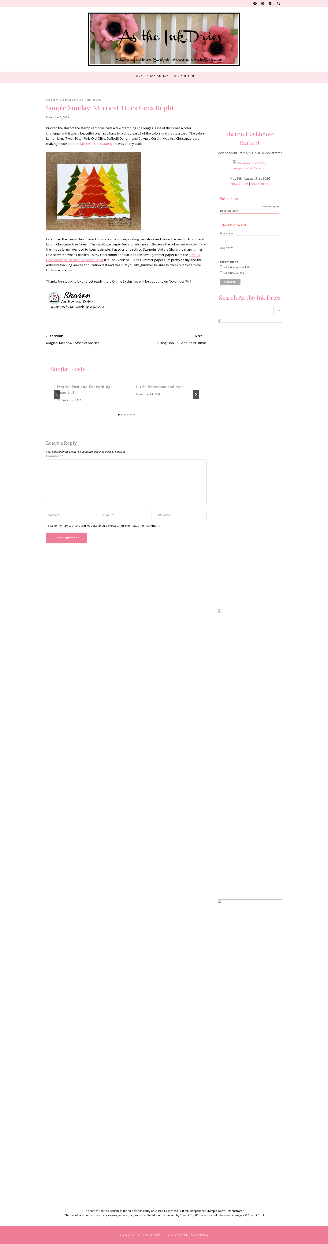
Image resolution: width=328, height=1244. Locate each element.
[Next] (196, 394)
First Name (226, 233)
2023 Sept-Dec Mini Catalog (65, 99)
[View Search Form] (278, 3)
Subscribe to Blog (233, 272)
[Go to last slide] (57, 394)
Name (53, 515)
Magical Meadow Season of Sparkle (72, 339)
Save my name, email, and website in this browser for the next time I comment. (105, 525)
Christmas (93, 99)
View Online (239, 183)
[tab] (119, 415)
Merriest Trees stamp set (98, 143)
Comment (54, 456)
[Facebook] (255, 3)
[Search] (278, 310)
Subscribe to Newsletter (236, 266)
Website (164, 515)
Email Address (229, 211)
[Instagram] (262, 3)
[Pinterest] (270, 3)
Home (138, 76)
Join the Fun (183, 76)
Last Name (226, 247)
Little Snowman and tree (160, 386)
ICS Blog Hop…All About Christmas (180, 339)
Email (108, 515)
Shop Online (157, 76)
